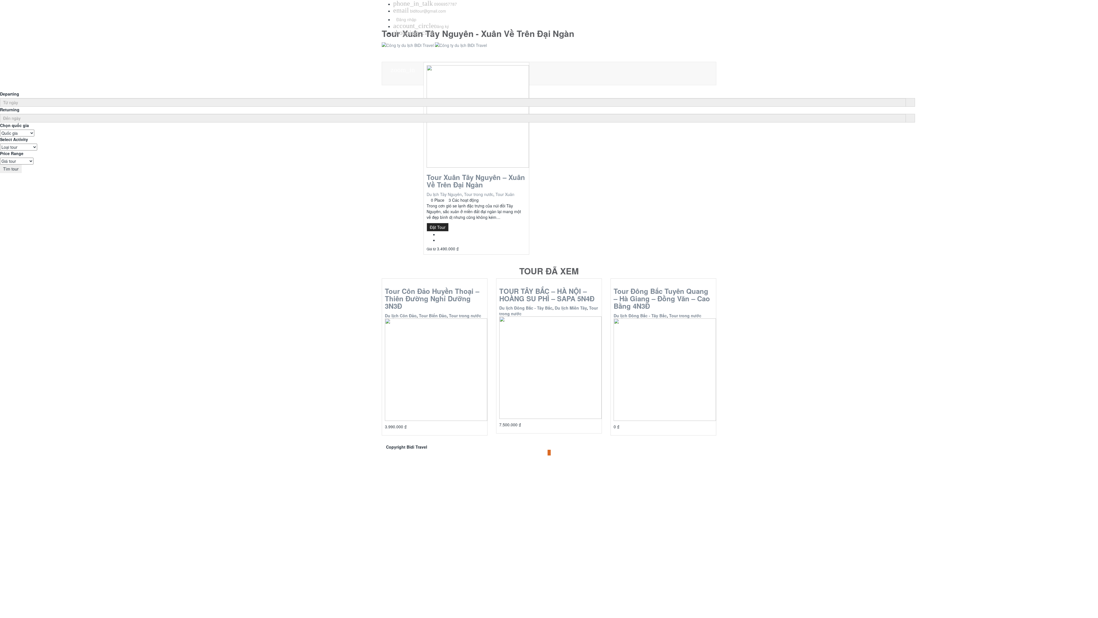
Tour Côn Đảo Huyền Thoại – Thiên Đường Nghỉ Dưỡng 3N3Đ (432, 298)
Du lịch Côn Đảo (401, 315)
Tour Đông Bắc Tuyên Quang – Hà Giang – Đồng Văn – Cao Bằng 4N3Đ (662, 298)
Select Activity (14, 139)
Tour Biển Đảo (433, 315)
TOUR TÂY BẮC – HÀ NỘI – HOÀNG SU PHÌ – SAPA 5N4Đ (546, 294)
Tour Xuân (505, 194)
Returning (9, 109)
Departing (9, 94)
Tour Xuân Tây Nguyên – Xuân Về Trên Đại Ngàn (476, 180)
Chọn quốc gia (14, 125)
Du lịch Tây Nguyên (444, 194)
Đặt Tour (437, 227)
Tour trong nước (478, 194)
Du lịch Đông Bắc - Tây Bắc (525, 308)
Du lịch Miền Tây (571, 308)
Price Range (11, 153)
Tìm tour (11, 169)
